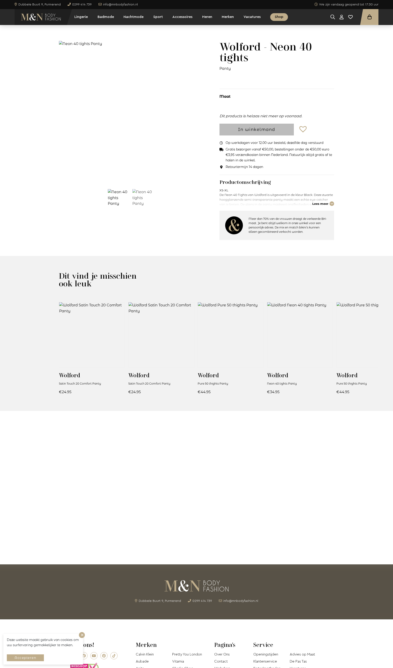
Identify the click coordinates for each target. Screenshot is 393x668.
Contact (221, 661)
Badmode (106, 17)
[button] (303, 129)
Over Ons (222, 654)
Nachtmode (133, 17)
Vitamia (178, 661)
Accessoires (182, 17)
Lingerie (81, 17)
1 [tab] (126, 177)
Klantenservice (265, 661)
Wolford (69, 375)
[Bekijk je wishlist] (350, 17)
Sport (158, 17)
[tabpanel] (130, 111)
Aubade (142, 661)
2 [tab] (133, 177)
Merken (228, 17)
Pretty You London (187, 654)
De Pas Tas (298, 661)
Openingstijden (265, 654)
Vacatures (252, 17)
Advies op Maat (302, 654)
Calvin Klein (145, 654)
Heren (207, 17)
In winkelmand (256, 129)
